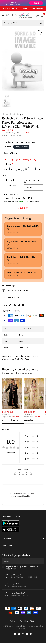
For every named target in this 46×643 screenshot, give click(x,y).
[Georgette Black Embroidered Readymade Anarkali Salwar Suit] (12, 393)
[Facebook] (15, 634)
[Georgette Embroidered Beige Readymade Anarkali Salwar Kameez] (34, 393)
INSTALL (36, 3)
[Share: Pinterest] (19, 305)
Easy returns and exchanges (17, 290)
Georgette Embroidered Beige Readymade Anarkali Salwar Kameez (33, 420)
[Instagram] (23, 634)
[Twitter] (19, 634)
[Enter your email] (41, 561)
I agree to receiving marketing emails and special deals (22, 568)
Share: (4, 305)
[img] (10, 114)
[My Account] (37, 15)
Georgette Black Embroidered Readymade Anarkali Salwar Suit (11, 420)
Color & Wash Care (14, 297)
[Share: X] (14, 305)
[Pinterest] (31, 634)
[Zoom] (39, 32)
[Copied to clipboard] (23, 305)
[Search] (41, 23)
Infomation (7, 538)
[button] (32, 436)
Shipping (4, 135)
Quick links (7, 545)
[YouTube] (27, 634)
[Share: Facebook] (10, 305)
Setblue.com (23, 628)
